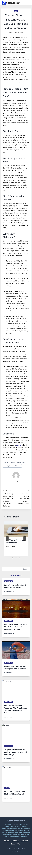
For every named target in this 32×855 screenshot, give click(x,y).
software (19, 445)
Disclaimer (24, 841)
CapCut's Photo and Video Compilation (15, 462)
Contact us (15, 841)
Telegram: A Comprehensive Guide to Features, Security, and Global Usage (15, 752)
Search (25, 569)
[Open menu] (28, 2)
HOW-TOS (7, 787)
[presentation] (16, 529)
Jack (12, 32)
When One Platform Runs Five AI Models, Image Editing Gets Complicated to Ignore (15, 626)
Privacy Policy (16, 844)
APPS (16, 11)
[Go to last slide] (7, 538)
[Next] (24, 538)
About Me (7, 841)
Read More (9, 592)
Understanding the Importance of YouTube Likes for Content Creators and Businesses (8, 498)
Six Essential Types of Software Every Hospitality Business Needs (23, 497)
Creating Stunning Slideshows (12, 466)
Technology (8, 581)
